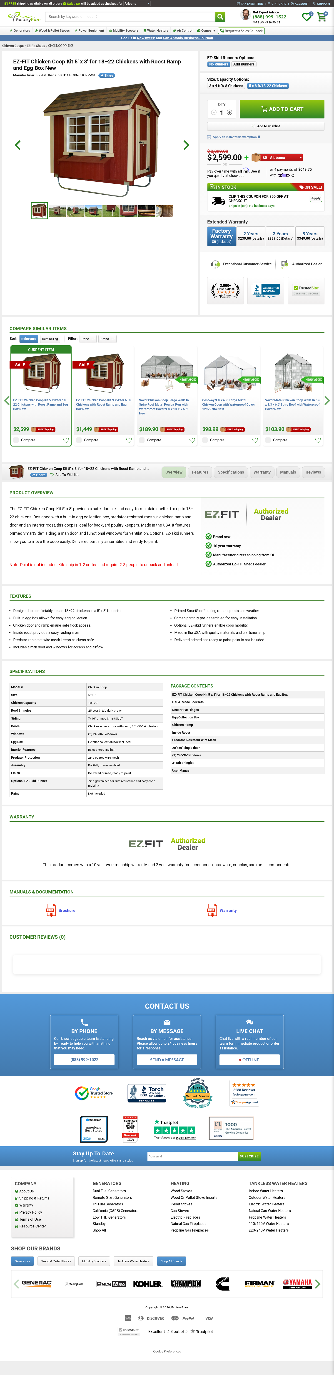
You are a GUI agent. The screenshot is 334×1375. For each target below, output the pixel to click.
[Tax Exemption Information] (259, 136)
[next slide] (186, 145)
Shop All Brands (171, 1261)
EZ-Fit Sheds (36, 46)
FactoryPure (179, 1307)
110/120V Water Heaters (269, 1224)
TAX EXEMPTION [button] (252, 3)
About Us (26, 1191)
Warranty (262, 472)
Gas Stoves (180, 1211)
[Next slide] (327, 401)
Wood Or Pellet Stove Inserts (194, 1197)
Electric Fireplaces (185, 1217)
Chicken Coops (13, 46)
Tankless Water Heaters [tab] (133, 1261)
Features (200, 472)
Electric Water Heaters (266, 1204)
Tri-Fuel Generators (108, 1204)
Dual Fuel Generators (109, 1191)
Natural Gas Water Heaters (270, 1211)
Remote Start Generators (112, 1197)
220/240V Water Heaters (269, 1230)
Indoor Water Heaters (266, 1191)
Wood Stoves (181, 1191)
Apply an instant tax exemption (235, 137)
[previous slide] (18, 145)
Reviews (313, 472)
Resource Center (32, 1226)
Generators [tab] (22, 1261)
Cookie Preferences (167, 1351)
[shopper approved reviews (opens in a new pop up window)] (225, 290)
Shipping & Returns (34, 1198)
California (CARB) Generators (115, 1211)
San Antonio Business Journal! (188, 38)
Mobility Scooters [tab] (94, 1261)
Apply (316, 198)
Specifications (231, 472)
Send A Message (167, 1059)
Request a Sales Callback (244, 31)
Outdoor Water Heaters (267, 1197)
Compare (28, 440)
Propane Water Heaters (267, 1217)
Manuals (288, 472)
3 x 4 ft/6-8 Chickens (226, 86)
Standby (99, 1224)
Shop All (99, 1230)
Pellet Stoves (181, 1204)
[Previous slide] (17, 1284)
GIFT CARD (279, 3)
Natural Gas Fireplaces (189, 1224)
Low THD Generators (109, 1217)
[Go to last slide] (7, 401)
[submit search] (220, 17)
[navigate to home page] (24, 17)
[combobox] (130, 17)
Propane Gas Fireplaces (190, 1230)
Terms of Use (30, 1219)
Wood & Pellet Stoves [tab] (56, 1261)
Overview (173, 472)
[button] (265, 126)
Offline (250, 1059)
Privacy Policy (30, 1212)
